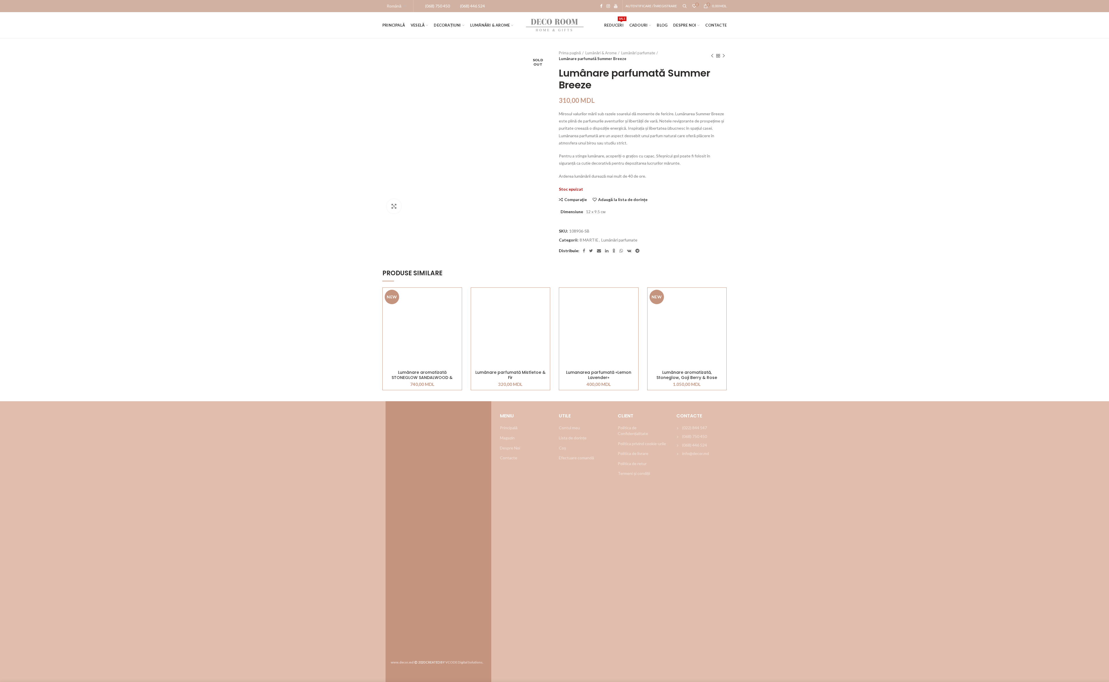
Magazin (507, 437)
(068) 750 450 (694, 436)
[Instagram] (608, 6)
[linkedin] (607, 250)
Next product (724, 56)
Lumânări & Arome (601, 53)
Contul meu (569, 427)
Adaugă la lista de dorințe (622, 200)
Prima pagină (570, 53)
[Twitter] (591, 250)
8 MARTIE (589, 240)
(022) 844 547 (694, 427)
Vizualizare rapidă (457, 323)
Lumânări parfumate (638, 53)
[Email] (599, 250)
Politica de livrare (633, 453)
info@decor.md (695, 453)
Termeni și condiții (634, 473)
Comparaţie (575, 200)
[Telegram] (637, 250)
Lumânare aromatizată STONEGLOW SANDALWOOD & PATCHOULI (422, 375)
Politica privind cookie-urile (642, 443)
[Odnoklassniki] (614, 250)
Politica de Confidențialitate (633, 430)
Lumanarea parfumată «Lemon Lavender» (598, 375)
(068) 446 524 (694, 445)
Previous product (712, 56)
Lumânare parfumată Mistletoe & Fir (510, 375)
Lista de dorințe (573, 437)
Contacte (508, 457)
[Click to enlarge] (394, 206)
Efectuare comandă (576, 457)
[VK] (629, 250)
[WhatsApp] (621, 250)
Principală (509, 427)
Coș (562, 447)
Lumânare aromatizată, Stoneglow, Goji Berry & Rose (686, 375)
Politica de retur (632, 463)
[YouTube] (615, 6)
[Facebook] (601, 6)
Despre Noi (510, 447)
